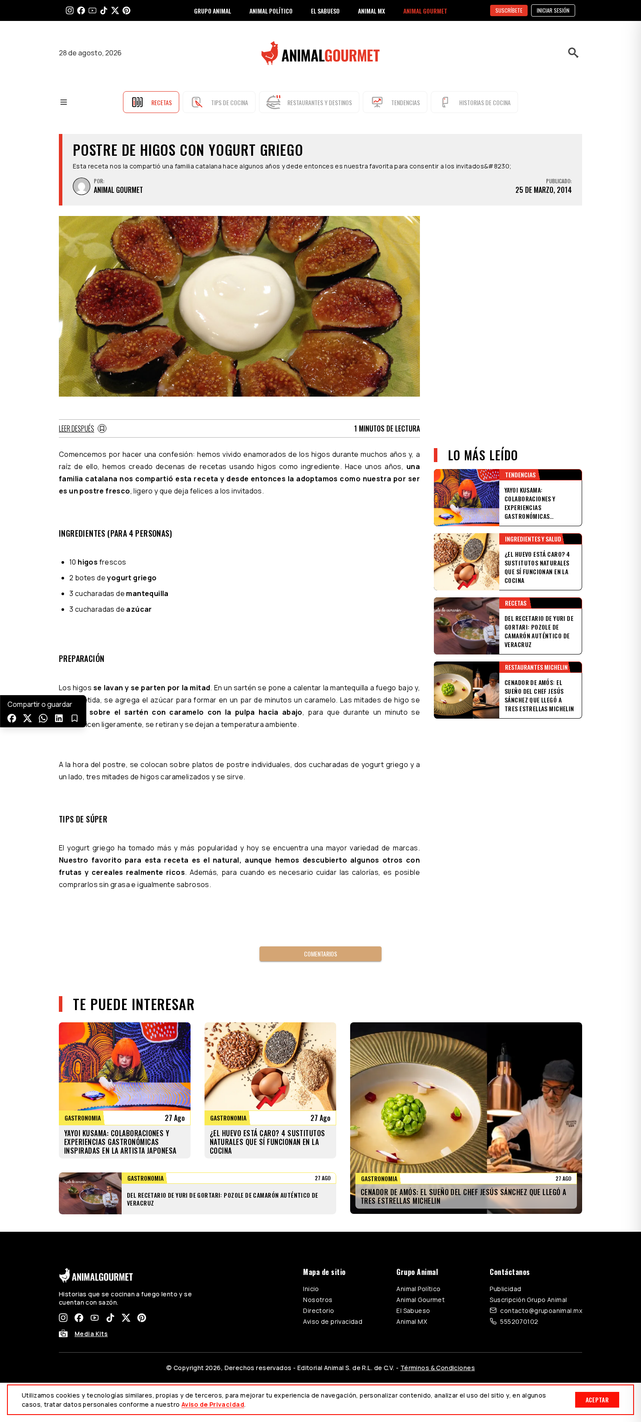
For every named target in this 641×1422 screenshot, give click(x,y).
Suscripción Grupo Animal (528, 1299)
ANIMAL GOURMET (425, 10)
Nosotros (317, 1299)
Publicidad (505, 1289)
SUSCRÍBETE (508, 10)
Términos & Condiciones (437, 1368)
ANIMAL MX (371, 10)
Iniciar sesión (553, 10)
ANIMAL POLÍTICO (271, 10)
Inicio (311, 1289)
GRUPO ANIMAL (212, 10)
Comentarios (320, 953)
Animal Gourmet (420, 1299)
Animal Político (418, 1289)
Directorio (318, 1310)
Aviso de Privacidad (212, 1404)
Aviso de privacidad (332, 1321)
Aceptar (597, 1399)
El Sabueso (413, 1310)
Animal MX (411, 1321)
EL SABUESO (325, 10)
